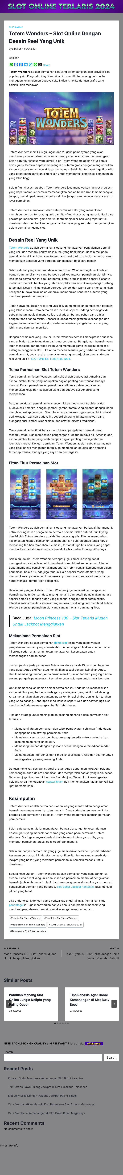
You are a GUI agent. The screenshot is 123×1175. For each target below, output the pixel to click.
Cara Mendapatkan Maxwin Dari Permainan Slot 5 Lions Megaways (51, 1104)
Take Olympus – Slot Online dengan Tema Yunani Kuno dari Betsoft (92, 953)
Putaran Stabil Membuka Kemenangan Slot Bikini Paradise (45, 1078)
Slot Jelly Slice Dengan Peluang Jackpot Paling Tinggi (42, 1095)
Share (46, 65)
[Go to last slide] (9, 1004)
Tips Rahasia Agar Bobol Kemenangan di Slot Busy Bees (89, 1000)
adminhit (16, 49)
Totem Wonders (19, 247)
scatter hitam (54, 781)
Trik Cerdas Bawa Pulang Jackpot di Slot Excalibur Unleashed (47, 1087)
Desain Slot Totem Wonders (25, 918)
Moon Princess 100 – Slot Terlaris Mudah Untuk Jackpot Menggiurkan (30, 953)
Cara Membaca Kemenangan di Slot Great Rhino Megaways (46, 1113)
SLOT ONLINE (16, 27)
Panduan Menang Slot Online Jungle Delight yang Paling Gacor (30, 1000)
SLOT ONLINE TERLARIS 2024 (65, 924)
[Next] (114, 1004)
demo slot (60, 642)
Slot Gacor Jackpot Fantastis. (75, 886)
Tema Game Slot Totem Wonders (28, 931)
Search (8, 1052)
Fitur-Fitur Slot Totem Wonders (60, 918)
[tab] (55, 1023)
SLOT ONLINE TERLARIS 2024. (51, 358)
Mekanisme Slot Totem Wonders (27, 924)
